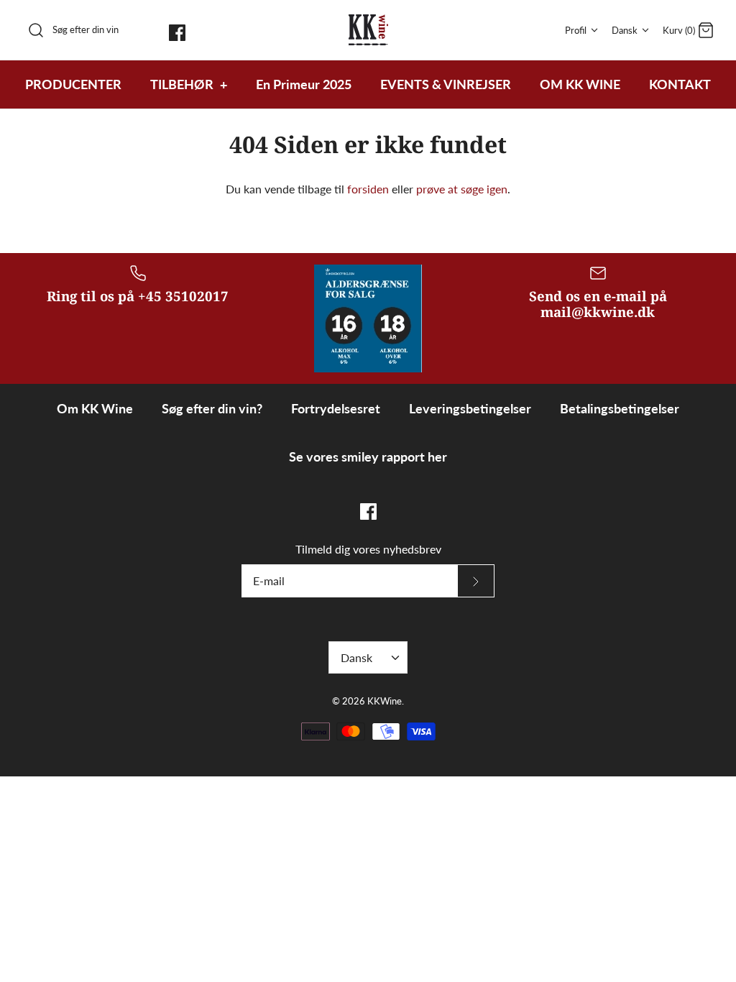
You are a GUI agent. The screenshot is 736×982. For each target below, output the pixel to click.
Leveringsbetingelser (470, 408)
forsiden (368, 189)
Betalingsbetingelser (619, 408)
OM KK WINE (580, 84)
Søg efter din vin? (212, 408)
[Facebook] (177, 32)
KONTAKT (680, 84)
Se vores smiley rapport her (368, 456)
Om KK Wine (95, 408)
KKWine (384, 701)
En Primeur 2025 (303, 84)
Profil (575, 30)
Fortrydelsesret (335, 408)
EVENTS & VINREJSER (445, 84)
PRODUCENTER (73, 84)
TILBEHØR (188, 84)
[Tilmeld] (476, 581)
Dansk (625, 30)
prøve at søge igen (461, 189)
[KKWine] (368, 29)
